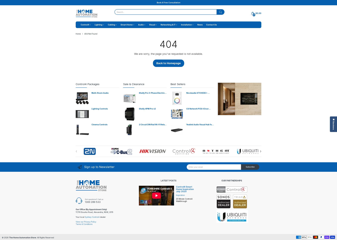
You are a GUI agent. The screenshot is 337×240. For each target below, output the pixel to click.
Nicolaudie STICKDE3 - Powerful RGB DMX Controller (197, 93)
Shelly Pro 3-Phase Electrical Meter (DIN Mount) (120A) (152, 93)
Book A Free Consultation (168, 2)
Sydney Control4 (92, 217)
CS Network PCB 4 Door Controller (197, 109)
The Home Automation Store (22, 237)
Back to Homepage (168, 63)
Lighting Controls (99, 109)
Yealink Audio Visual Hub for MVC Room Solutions (199, 124)
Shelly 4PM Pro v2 (147, 109)
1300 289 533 (93, 202)
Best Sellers (177, 84)
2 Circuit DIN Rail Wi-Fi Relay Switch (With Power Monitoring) (152, 124)
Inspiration (180, 195)
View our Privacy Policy (86, 222)
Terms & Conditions (84, 224)
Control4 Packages (87, 84)
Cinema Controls (99, 124)
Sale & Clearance (133, 84)
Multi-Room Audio (100, 93)
